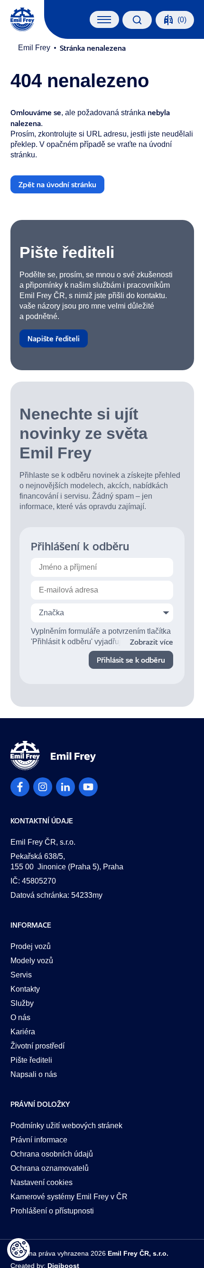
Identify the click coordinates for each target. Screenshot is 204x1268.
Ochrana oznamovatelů (49, 1168)
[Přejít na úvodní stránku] (22, 19)
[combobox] (102, 612)
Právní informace (38, 1140)
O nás (20, 1017)
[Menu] (104, 19)
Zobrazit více (151, 642)
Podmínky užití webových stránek (66, 1126)
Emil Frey (34, 48)
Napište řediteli (54, 338)
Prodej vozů (30, 946)
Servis (21, 975)
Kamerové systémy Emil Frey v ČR (69, 1197)
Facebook (19, 786)
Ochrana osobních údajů (51, 1154)
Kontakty (25, 989)
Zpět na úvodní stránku (57, 184)
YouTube (88, 786)
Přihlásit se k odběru (131, 660)
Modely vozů (31, 961)
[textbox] (102, 613)
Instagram (42, 786)
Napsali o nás (33, 1074)
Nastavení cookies (41, 1182)
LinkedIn (65, 786)
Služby (22, 1003)
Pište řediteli (31, 1060)
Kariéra (22, 1032)
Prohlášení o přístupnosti (52, 1211)
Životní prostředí (37, 1046)
